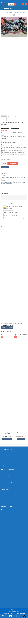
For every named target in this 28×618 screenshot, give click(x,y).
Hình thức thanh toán (5, 473)
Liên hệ (2, 458)
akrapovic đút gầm (21, 182)
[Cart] (26, 4)
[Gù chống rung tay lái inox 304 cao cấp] (7, 382)
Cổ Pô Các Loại (13, 177)
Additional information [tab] (8, 196)
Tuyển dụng (3, 461)
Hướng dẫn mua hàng (5, 464)
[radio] (3, 159)
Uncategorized (3, 180)
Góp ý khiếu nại (4, 455)
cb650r (2, 183)
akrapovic (7, 177)
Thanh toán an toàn (5, 479)
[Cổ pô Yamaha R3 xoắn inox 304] (21, 382)
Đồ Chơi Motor (9, 12)
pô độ (22, 178)
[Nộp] (15, 4)
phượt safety (9, 183)
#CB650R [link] (22, 136)
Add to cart (21, 438)
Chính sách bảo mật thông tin (7, 482)
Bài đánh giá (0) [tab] (5, 198)
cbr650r (5, 183)
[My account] (23, 4)
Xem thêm (13, 220)
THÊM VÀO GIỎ (13, 163)
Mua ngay (5, 167)
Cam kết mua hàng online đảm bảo (8, 476)
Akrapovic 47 (14, 182)
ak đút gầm (5, 182)
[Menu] (20, 4)
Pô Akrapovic (18, 178)
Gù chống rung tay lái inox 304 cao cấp (7, 433)
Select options (7, 327)
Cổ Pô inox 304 (19, 177)
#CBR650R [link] (3, 138)
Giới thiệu (3, 452)
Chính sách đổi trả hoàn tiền (7, 485)
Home (2, 12)
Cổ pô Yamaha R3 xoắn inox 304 (21, 433)
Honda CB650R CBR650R (20, 12)
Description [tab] (5, 193)
